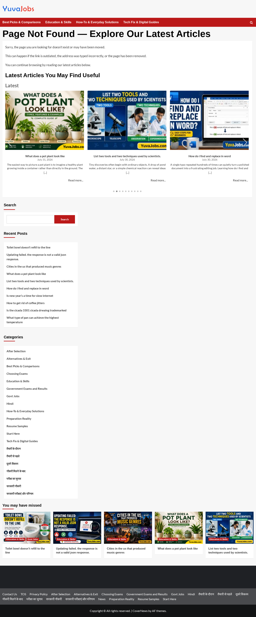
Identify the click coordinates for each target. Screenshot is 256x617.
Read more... (75, 180)
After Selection (16, 351)
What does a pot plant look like (45, 156)
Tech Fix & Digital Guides (141, 22)
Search (10, 205)
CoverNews (140, 611)
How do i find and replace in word (210, 156)
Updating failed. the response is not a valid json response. (36, 257)
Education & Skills (58, 22)
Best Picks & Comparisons (21, 22)
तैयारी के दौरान (14, 448)
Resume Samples (17, 426)
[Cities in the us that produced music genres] (128, 528)
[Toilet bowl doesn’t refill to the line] (26, 528)
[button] (251, 22)
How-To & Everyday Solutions (97, 22)
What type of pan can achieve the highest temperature (33, 320)
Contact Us (9, 594)
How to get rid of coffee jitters (26, 303)
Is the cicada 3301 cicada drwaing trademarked (37, 310)
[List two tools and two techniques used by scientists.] (230, 528)
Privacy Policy (39, 594)
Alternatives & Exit (19, 358)
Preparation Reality (19, 418)
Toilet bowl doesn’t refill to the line (28, 247)
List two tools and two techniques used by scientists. (127, 156)
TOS (23, 594)
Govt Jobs (13, 396)
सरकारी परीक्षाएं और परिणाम (20, 493)
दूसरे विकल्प (12, 463)
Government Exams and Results (27, 388)
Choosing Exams (17, 373)
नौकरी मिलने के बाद (16, 471)
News (102, 599)
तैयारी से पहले (13, 456)
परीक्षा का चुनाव (14, 478)
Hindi (10, 403)
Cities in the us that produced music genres (34, 266)
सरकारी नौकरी (14, 486)
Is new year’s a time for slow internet (30, 295)
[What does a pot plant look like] (179, 528)
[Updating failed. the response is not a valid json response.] (77, 528)
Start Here (13, 433)
